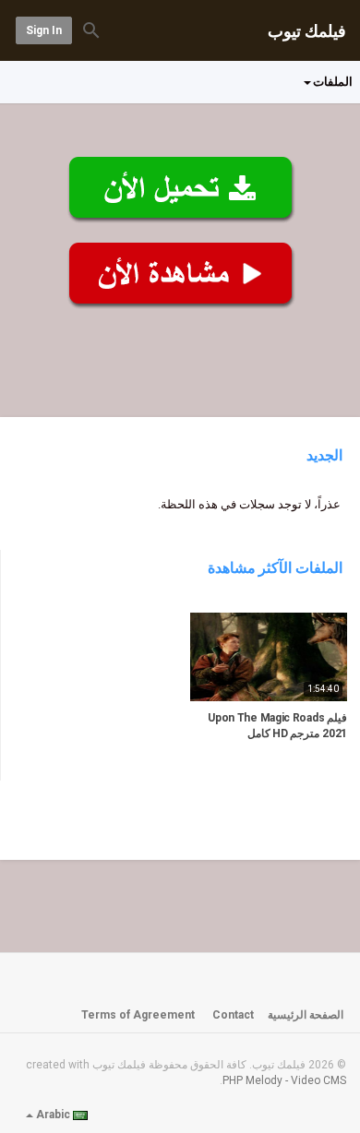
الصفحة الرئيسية (305, 1014)
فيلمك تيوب (307, 31)
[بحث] (91, 29)
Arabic (53, 1114)
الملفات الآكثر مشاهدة (275, 568)
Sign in (44, 30)
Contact (233, 1014)
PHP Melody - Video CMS (284, 1080)
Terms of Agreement (138, 1014)
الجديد (324, 455)
